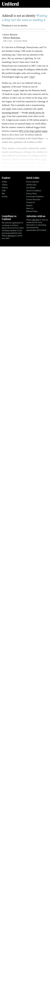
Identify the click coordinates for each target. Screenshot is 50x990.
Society (4, 196)
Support (29, 205)
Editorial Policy (31, 211)
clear (32, 77)
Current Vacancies (33, 199)
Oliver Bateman (11, 37)
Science (5, 188)
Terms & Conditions (33, 191)
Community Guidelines (35, 196)
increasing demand (10, 112)
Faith (4, 191)
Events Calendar (32, 182)
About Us (29, 208)
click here (11, 236)
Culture (4, 185)
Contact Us (30, 202)
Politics (4, 182)
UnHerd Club (31, 185)
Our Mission (30, 188)
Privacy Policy (31, 194)
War (3, 194)
